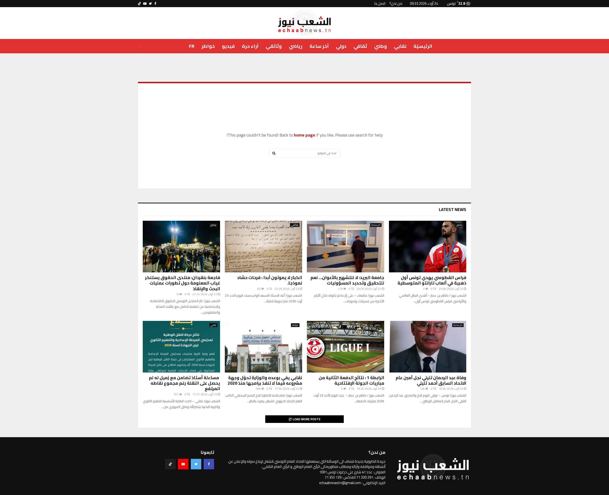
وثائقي (274, 46)
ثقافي (360, 46)
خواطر (208, 46)
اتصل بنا (379, 3)
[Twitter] (196, 464)
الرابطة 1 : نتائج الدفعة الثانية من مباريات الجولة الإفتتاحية (351, 380)
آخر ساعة (319, 46)
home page (304, 135)
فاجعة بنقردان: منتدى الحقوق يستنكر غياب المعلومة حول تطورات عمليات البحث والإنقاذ (182, 283)
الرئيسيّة (422, 46)
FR (191, 46)
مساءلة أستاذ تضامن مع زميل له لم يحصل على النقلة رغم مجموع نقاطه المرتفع (184, 383)
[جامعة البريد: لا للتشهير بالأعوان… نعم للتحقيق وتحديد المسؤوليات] (345, 246)
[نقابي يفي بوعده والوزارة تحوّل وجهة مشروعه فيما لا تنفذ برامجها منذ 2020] (263, 346)
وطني (380, 46)
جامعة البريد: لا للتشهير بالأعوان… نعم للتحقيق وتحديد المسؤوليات (347, 280)
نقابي (400, 46)
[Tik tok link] (139, 3)
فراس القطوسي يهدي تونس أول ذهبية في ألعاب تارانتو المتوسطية (432, 280)
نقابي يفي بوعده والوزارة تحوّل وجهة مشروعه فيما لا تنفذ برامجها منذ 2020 (265, 380)
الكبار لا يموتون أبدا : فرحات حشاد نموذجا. (269, 280)
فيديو (228, 46)
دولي (341, 46)
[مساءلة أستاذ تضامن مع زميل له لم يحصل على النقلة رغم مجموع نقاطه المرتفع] (181, 346)
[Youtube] (183, 464)
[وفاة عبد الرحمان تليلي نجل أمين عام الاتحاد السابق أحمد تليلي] (427, 346)
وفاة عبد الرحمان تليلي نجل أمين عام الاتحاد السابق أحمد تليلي (431, 380)
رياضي (295, 46)
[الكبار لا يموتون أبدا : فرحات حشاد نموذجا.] (263, 246)
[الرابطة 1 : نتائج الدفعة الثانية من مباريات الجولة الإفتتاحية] (345, 346)
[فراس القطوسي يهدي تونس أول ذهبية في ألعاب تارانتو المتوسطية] (427, 246)
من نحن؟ (395, 3)
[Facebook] (209, 464)
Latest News (452, 209)
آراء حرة (250, 46)
